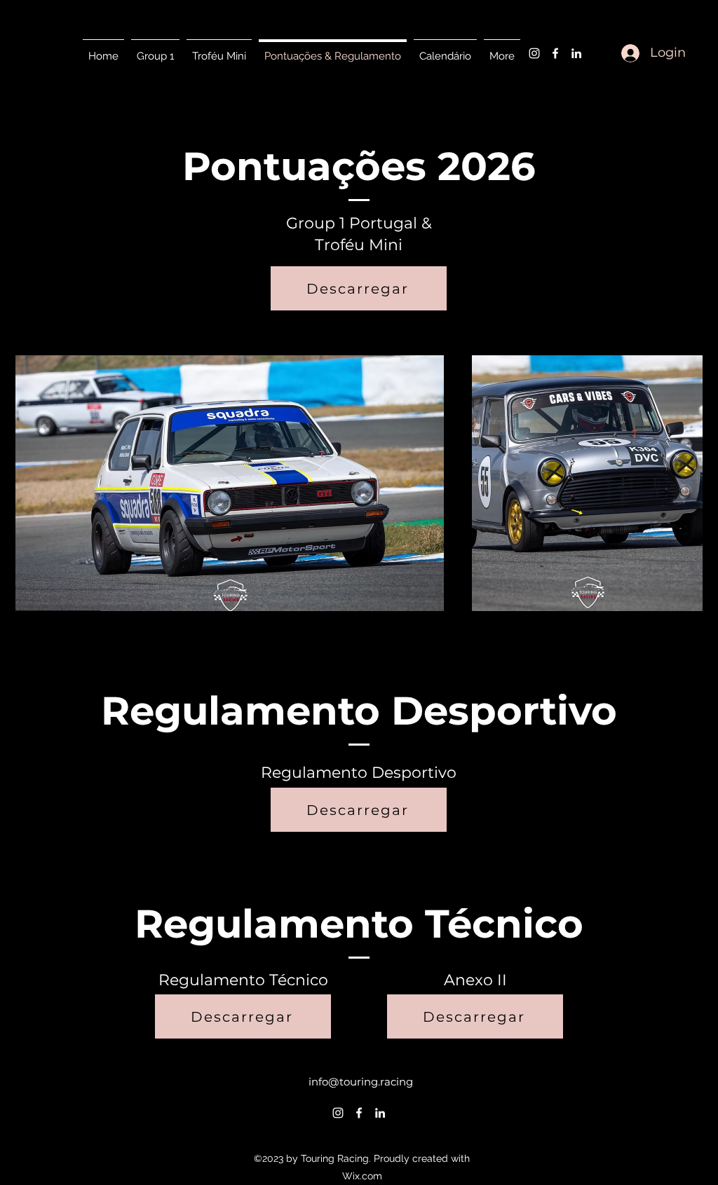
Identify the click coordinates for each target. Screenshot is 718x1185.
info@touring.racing (361, 1081)
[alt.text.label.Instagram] (534, 53)
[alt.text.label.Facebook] (555, 53)
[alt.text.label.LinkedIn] (576, 53)
